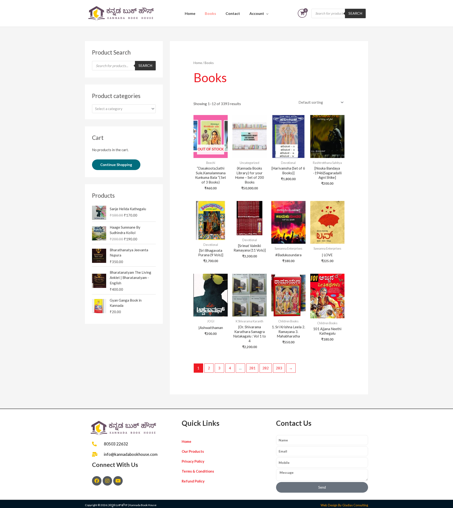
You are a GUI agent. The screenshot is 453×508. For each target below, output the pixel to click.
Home (190, 13)
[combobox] (124, 108)
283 (279, 368)
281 (252, 368)
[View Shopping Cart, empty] (302, 13)
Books (210, 13)
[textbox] (121, 108)
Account (256, 13)
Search (355, 13)
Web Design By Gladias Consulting (344, 505)
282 (265, 368)
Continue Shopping (116, 164)
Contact (233, 13)
